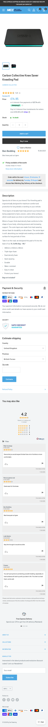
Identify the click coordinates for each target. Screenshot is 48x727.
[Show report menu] (42, 463)
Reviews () (6, 96)
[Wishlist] (38, 10)
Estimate (9, 379)
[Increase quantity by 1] (25, 125)
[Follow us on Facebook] (4, 699)
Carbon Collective (9, 85)
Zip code (5, 365)
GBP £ (5, 688)
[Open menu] (3, 10)
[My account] (34, 10)
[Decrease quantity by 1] (12, 125)
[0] (43, 10)
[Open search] (29, 10)
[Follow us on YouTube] (12, 699)
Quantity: (5, 125)
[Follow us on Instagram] (8, 699)
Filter (7, 441)
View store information (14, 169)
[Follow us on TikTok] (17, 699)
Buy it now (24, 141)
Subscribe (10, 677)
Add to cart (24, 134)
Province (5, 354)
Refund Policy (7, 389)
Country (5, 343)
